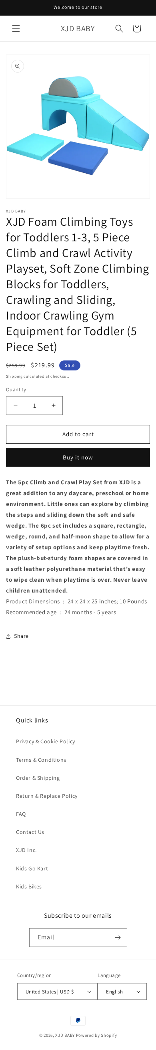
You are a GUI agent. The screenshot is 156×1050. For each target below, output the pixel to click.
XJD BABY (65, 1035)
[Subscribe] (118, 937)
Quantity (16, 389)
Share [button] (21, 635)
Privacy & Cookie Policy (45, 741)
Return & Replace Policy (47, 795)
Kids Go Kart (32, 868)
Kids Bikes (29, 886)
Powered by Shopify (96, 1035)
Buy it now (78, 457)
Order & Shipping (38, 777)
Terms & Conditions (41, 759)
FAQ (21, 813)
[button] (16, 28)
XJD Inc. (26, 850)
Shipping (14, 376)
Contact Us (30, 832)
